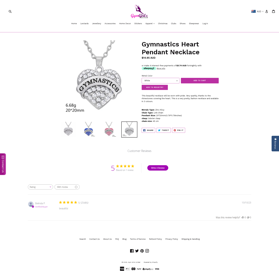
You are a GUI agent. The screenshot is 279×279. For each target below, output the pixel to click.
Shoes (183, 23)
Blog (124, 239)
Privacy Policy (171, 239)
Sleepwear (194, 23)
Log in (205, 23)
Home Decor (125, 23)
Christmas (163, 23)
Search (82, 239)
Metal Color (147, 76)
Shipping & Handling (190, 239)
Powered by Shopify (151, 262)
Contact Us (94, 239)
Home (74, 23)
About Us (107, 239)
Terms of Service (138, 239)
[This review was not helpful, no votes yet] (248, 217)
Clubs (173, 23)
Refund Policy (155, 239)
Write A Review (157, 167)
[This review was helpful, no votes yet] (243, 217)
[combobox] (40, 186)
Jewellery (96, 23)
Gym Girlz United (134, 262)
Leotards (84, 23)
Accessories (110, 23)
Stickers (138, 23)
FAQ (117, 239)
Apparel (149, 23)
